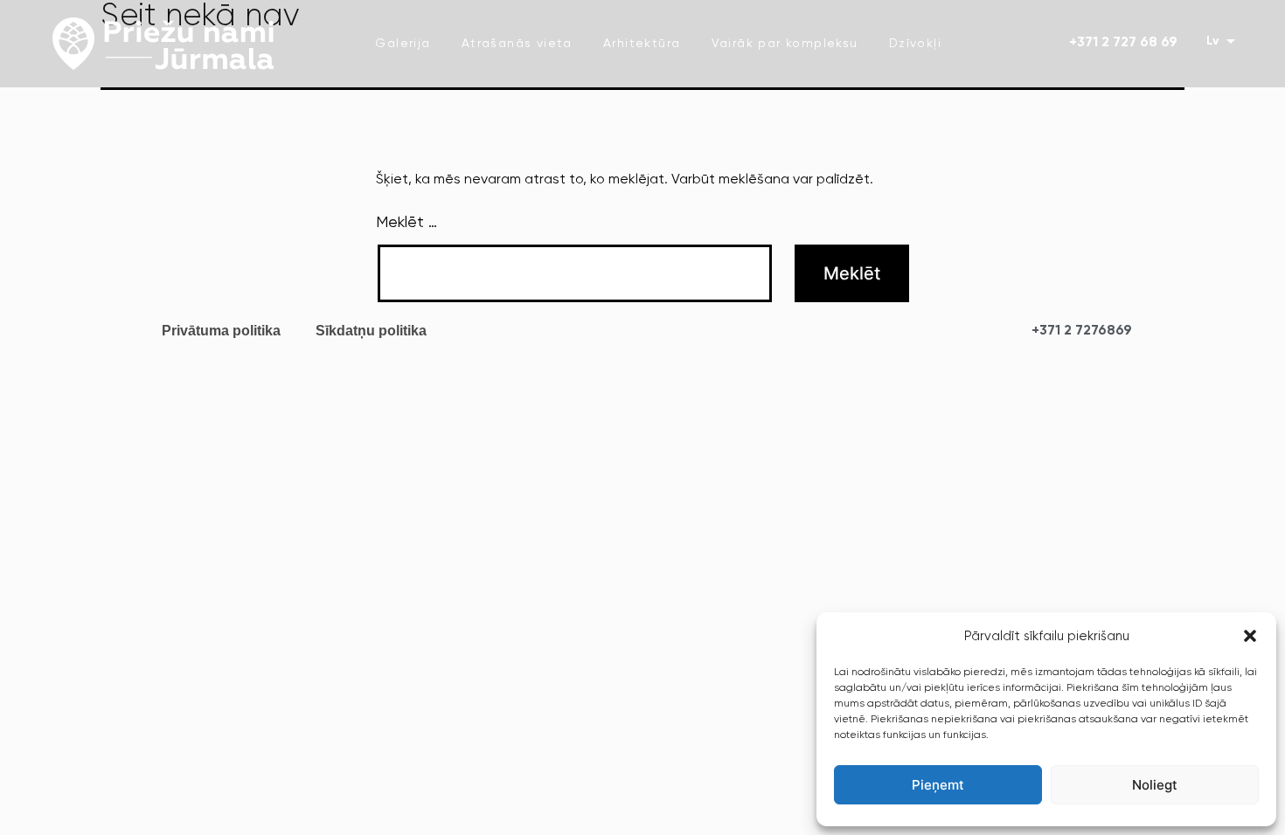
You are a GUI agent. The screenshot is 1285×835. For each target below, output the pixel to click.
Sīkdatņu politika (371, 330)
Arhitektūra (641, 44)
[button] (1250, 636)
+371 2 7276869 (1081, 331)
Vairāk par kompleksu (785, 44)
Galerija (402, 44)
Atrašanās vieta (517, 44)
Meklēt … (406, 223)
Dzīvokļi (915, 44)
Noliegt (1154, 784)
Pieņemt (938, 784)
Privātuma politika (221, 330)
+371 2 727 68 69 (1123, 43)
